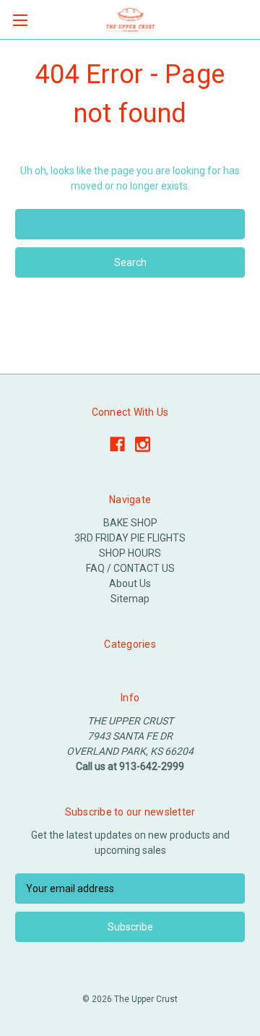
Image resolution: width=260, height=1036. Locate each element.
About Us (130, 583)
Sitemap (130, 598)
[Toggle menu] (20, 20)
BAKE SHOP (130, 522)
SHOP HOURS (130, 553)
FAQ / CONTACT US (130, 568)
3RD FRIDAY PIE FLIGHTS (130, 538)
